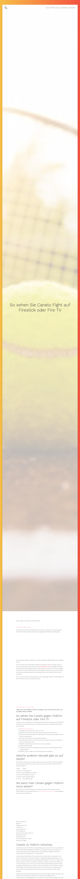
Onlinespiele (72, 7)
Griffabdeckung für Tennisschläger (25, 707)
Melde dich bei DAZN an (27, 728)
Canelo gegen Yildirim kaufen (23, 627)
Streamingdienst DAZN (44, 666)
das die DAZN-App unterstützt (46, 791)
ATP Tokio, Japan (54, 7)
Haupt (47, 7)
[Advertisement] (40, 646)
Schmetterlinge (64, 7)
